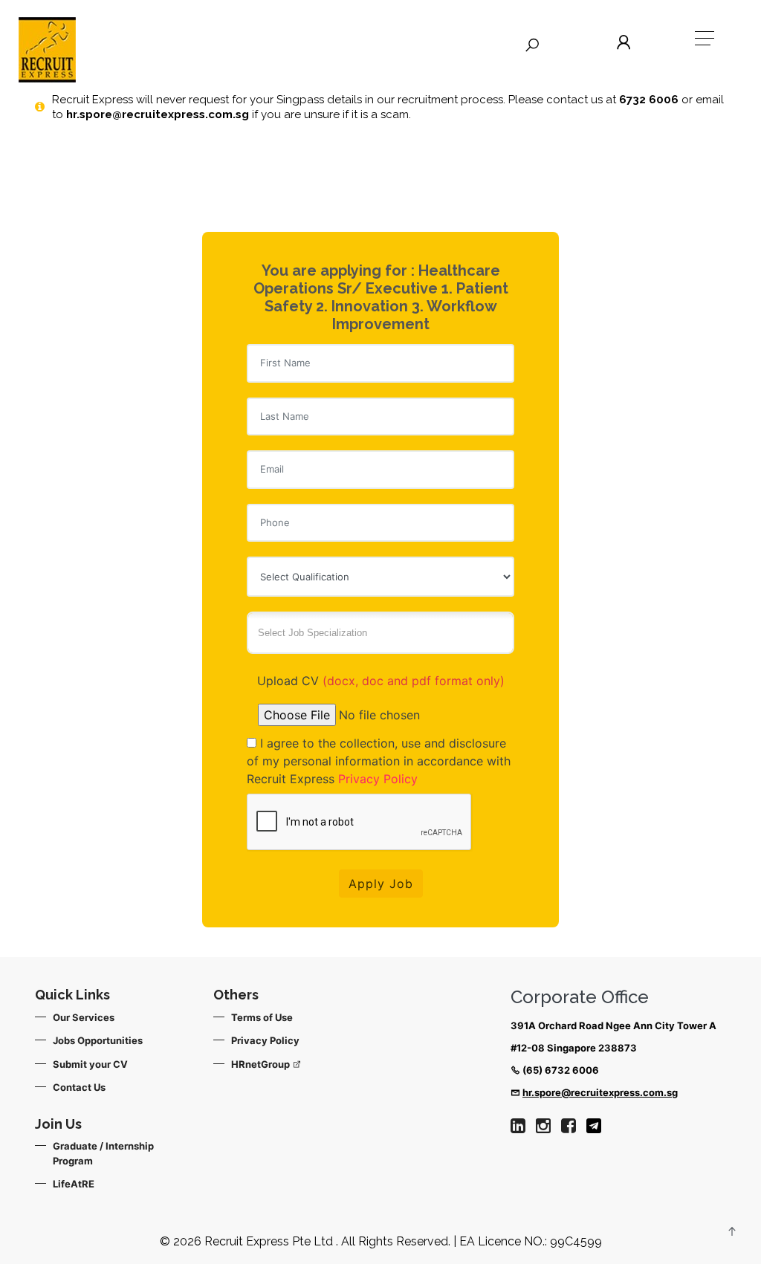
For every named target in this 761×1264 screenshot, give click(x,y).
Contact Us (79, 1087)
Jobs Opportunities (98, 1040)
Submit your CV (90, 1064)
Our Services (83, 1017)
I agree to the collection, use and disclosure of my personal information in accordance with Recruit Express (379, 761)
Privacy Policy (378, 778)
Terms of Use (262, 1017)
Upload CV (381, 680)
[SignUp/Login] (626, 42)
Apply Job (381, 883)
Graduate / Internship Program (103, 1153)
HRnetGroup (261, 1064)
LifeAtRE (73, 1184)
